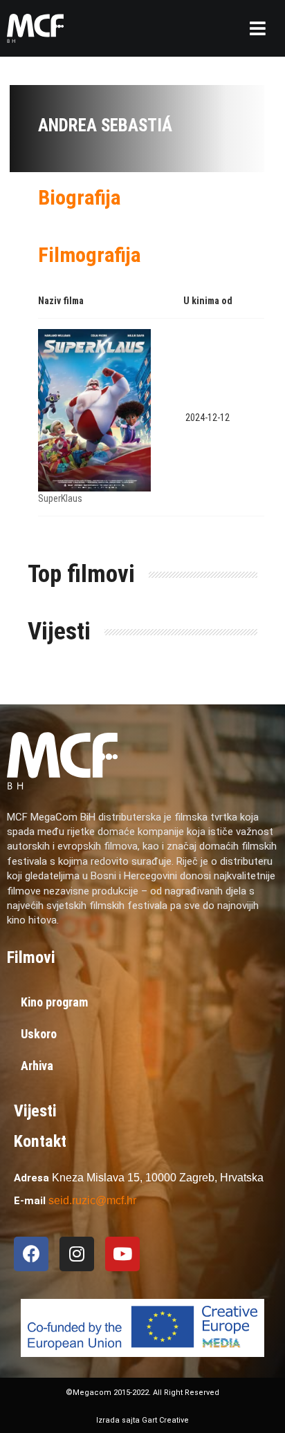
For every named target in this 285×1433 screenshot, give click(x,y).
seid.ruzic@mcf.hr (92, 1200)
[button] (257, 28)
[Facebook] (31, 1254)
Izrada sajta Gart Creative (142, 1420)
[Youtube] (122, 1254)
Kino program (54, 1002)
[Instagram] (76, 1254)
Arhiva (37, 1065)
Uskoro (39, 1034)
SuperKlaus (60, 498)
